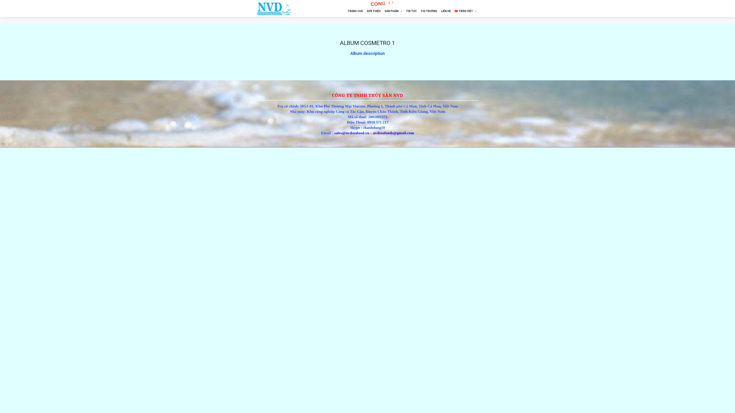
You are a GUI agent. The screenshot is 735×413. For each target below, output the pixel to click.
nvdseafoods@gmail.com (393, 133)
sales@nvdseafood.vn (351, 133)
